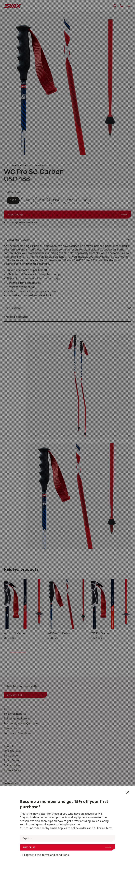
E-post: (27, 838)
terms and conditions (55, 855)
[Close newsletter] (127, 792)
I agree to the (46, 855)
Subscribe (29, 847)
